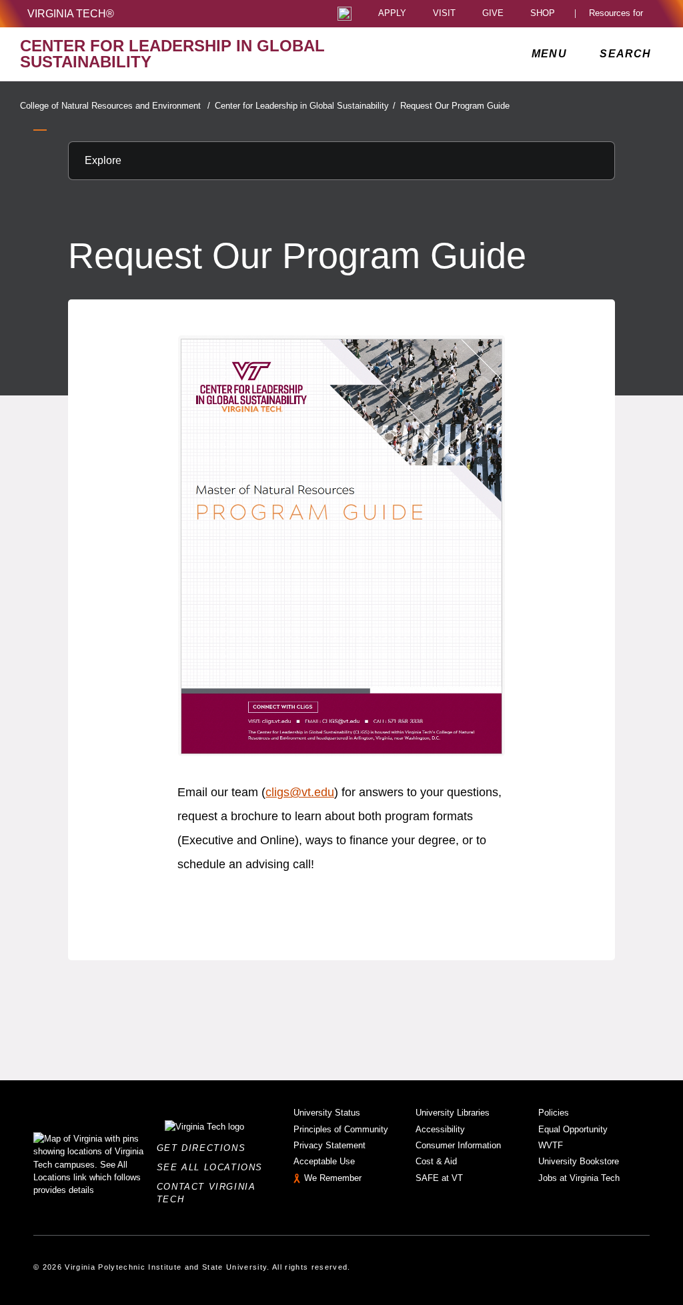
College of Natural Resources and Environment (115, 106)
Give (493, 13)
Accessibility (440, 1129)
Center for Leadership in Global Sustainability (305, 106)
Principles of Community (340, 1129)
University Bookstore (578, 1161)
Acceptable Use (324, 1161)
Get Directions (205, 1148)
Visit (444, 13)
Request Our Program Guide (455, 106)
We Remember (333, 1178)
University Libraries (453, 1113)
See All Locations (213, 1167)
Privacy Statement (329, 1145)
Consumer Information (458, 1145)
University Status (326, 1113)
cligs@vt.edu (299, 792)
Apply (392, 13)
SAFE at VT (439, 1178)
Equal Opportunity (573, 1129)
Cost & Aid (436, 1161)
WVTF (550, 1145)
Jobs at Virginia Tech (579, 1178)
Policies (553, 1113)
